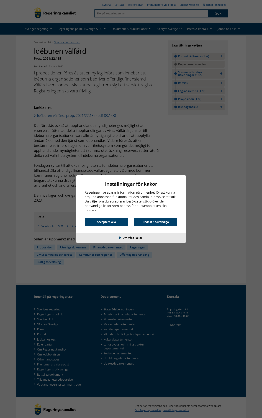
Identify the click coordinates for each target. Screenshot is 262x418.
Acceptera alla (106, 222)
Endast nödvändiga (156, 222)
